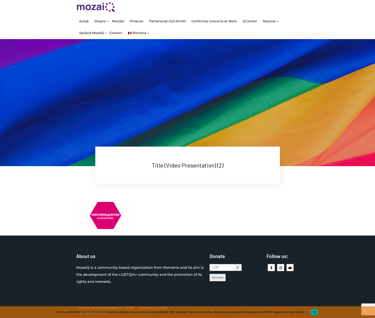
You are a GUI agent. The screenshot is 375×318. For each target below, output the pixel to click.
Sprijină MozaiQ (91, 33)
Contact (116, 33)
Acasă (84, 21)
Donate (217, 277)
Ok (314, 312)
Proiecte (136, 21)
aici (306, 312)
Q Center (250, 21)
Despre (100, 21)
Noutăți (118, 21)
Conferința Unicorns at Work (214, 21)
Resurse (269, 21)
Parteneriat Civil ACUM (167, 21)
